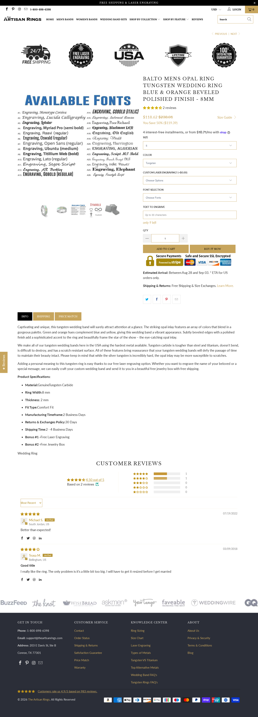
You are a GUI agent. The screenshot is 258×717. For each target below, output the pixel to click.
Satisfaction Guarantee (88, 652)
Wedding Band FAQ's (144, 675)
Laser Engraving (141, 645)
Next (234, 33)
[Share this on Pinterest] (167, 299)
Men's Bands (64, 19)
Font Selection (153, 189)
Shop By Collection (143, 19)
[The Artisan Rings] (22, 19)
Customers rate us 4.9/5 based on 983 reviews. (67, 691)
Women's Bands (86, 19)
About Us (193, 630)
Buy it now (212, 249)
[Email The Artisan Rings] (26, 9)
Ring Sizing (137, 630)
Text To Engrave (154, 206)
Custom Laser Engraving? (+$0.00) (165, 172)
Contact (79, 630)
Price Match (68, 316)
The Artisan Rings (39, 699)
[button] (152, 108)
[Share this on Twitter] (147, 299)
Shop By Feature (174, 19)
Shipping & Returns (86, 645)
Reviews (197, 19)
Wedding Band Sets (113, 19)
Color (147, 154)
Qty (145, 230)
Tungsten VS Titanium (144, 660)
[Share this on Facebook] (157, 299)
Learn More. (225, 286)
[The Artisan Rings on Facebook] (6, 9)
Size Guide (225, 117)
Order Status (82, 638)
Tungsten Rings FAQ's (144, 682)
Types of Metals (141, 652)
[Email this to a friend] (176, 299)
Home (50, 19)
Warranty (80, 667)
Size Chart (137, 638)
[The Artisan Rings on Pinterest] (13, 9)
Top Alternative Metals (145, 667)
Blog (190, 652)
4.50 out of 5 (95, 480)
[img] (30, 514)
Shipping (43, 316)
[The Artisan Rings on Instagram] (19, 9)
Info (25, 316)
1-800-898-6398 (40, 9)
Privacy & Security (199, 638)
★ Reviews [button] (4, 362)
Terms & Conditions (200, 645)
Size (145, 137)
